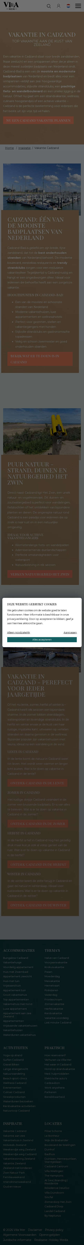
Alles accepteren (42, 639)
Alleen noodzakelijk (18, 632)
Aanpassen (70, 632)
